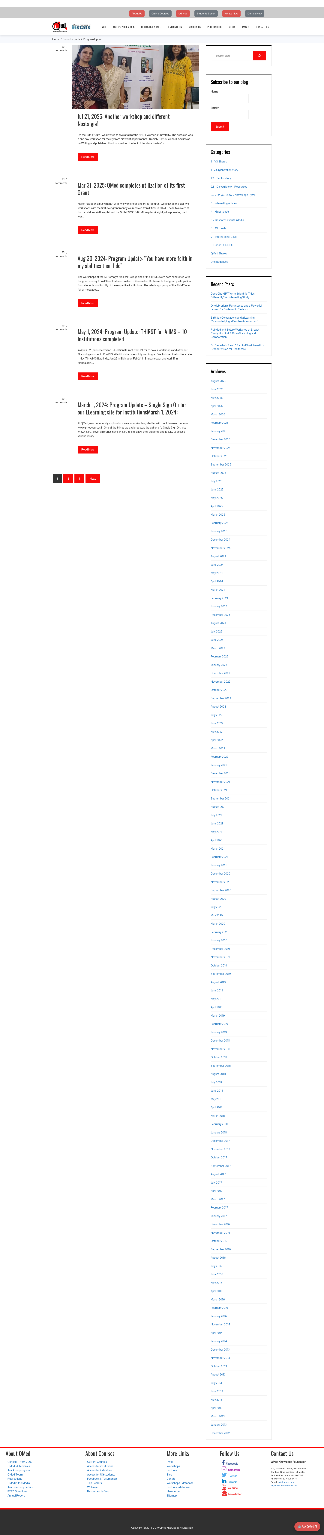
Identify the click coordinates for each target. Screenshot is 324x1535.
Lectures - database (178, 1487)
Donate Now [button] (255, 13)
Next (93, 478)
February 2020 (219, 932)
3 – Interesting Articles (224, 203)
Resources (195, 27)
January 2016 (219, 1316)
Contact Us (262, 27)
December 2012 (220, 1433)
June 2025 (217, 489)
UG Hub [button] (183, 13)
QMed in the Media (19, 1483)
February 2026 (219, 422)
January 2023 (219, 665)
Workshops (173, 1466)
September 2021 (221, 798)
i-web (103, 27)
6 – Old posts (218, 228)
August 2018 (218, 1074)
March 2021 (218, 848)
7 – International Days (224, 236)
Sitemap (172, 1495)
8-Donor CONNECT (223, 245)
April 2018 (217, 1107)
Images (245, 27)
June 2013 (217, 1391)
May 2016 (216, 1283)
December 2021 (220, 773)
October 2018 (219, 1057)
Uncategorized (219, 261)
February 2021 (219, 857)
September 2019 (221, 973)
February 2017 (219, 1207)
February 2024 (220, 598)
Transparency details (20, 1487)
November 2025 (220, 448)
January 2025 (219, 531)
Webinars (92, 1487)
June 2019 (217, 990)
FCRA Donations (17, 1491)
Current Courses (97, 1462)
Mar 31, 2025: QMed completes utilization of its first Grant (131, 189)
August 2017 (218, 1174)
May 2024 (217, 573)
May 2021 (216, 832)
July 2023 (216, 631)
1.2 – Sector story (221, 178)
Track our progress (19, 1470)
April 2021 (216, 840)
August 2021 (218, 806)
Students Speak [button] (206, 13)
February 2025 (219, 523)
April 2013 (216, 1408)
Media (232, 27)
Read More (87, 157)
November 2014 (220, 1324)
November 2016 (220, 1232)
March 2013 (218, 1416)
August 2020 (218, 898)
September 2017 (221, 1166)
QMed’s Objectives (19, 1466)
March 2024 (218, 589)
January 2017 (219, 1216)
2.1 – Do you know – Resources (229, 186)
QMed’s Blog (175, 27)
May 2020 (217, 915)
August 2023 (218, 623)
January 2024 (219, 606)
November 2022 (220, 681)
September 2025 (221, 464)
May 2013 (216, 1399)
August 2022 (218, 706)
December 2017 (220, 1140)
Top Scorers (94, 1483)
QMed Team (15, 1474)
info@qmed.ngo (286, 1482)
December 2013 (220, 1349)
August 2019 (218, 982)
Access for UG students (101, 1474)
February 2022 (219, 756)
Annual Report (16, 1495)
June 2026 (217, 389)
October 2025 (219, 456)
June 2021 (217, 823)
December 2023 (220, 615)
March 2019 (218, 1015)
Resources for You (98, 1491)
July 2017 (216, 1182)
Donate (171, 1478)
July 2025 (216, 481)
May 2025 (217, 498)
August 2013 (218, 1374)
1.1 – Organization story (224, 170)
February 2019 (219, 1024)
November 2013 (220, 1358)
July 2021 (216, 815)
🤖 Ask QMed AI (307, 1526)
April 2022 (217, 740)
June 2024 (217, 564)
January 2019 (219, 1032)
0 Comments (61, 48)
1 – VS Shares (219, 161)
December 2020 (220, 873)
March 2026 (218, 414)
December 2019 (220, 949)
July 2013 (216, 1383)
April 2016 (217, 1291)
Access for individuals (99, 1470)
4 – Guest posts (220, 211)
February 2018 (219, 1124)
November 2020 (220, 882)
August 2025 (218, 473)
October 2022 (219, 690)
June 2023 (217, 640)
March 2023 (218, 648)
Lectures (172, 1470)
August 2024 (218, 556)
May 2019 (216, 999)
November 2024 (221, 548)
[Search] (259, 55)
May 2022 (217, 731)
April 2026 (217, 406)
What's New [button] (231, 13)
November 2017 (220, 1149)
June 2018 (217, 1090)
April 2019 (217, 1007)
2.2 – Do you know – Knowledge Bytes (233, 195)
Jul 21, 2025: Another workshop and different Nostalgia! (124, 120)
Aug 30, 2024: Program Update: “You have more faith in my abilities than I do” (135, 262)
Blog (169, 1474)
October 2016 (219, 1241)
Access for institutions (100, 1466)
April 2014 (217, 1333)
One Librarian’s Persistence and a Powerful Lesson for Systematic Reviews (236, 307)
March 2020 (218, 923)
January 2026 (219, 431)
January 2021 (219, 865)
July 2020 (216, 907)
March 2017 (218, 1199)
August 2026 (218, 381)
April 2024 (217, 581)
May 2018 (216, 1099)
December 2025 (220, 439)
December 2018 (220, 1040)
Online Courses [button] (160, 13)
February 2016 (219, 1307)
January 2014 (219, 1341)
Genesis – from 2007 (20, 1462)
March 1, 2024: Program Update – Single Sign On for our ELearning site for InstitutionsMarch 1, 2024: (132, 408)
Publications (214, 27)
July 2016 (216, 1266)
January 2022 (219, 765)
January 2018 (219, 1132)
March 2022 (218, 748)
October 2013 (219, 1366)
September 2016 (221, 1249)
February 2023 (219, 656)
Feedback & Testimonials (102, 1478)
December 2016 (220, 1224)
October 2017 (219, 1157)
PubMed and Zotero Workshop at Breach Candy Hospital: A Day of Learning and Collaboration (235, 333)
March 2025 (218, 514)
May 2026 (217, 397)
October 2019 (219, 965)
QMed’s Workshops (123, 27)
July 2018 (216, 1082)
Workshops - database (180, 1483)
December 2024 (220, 539)
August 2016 (218, 1257)
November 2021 (220, 782)
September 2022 (221, 698)
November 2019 (220, 957)
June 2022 (217, 723)
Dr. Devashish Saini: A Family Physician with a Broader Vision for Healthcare (237, 347)
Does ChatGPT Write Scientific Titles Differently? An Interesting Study (233, 295)
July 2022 (216, 715)
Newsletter (173, 1491)
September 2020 (221, 890)
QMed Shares (219, 253)
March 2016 (218, 1299)
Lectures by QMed (151, 27)
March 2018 (218, 1116)
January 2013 (219, 1424)
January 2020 (219, 940)
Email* (215, 108)
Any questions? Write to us (284, 1485)
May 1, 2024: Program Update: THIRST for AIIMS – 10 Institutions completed (132, 335)
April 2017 (217, 1191)
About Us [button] (137, 13)
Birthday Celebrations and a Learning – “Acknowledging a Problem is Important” (234, 319)
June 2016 (217, 1274)
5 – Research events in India (227, 220)
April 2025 (217, 506)
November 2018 (220, 1049)
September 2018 (221, 1065)
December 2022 (220, 673)
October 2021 (219, 790)
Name (214, 91)
